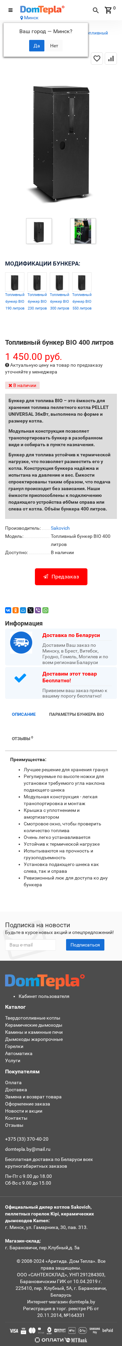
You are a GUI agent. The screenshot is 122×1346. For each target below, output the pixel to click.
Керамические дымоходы (33, 1025)
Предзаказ (65, 576)
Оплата (13, 1082)
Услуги (12, 1060)
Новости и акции (23, 1111)
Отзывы (22, 738)
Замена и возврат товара (33, 1096)
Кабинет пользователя (44, 996)
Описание (24, 714)
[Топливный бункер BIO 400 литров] (39, 230)
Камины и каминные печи (34, 1032)
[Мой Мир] (23, 610)
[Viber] (38, 610)
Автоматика (19, 1053)
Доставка (16, 1089)
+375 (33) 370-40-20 (26, 1139)
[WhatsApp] (45, 610)
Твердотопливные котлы (32, 1018)
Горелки (14, 1046)
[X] (30, 610)
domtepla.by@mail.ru (27, 1149)
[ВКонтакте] (8, 610)
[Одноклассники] (16, 610)
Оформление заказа (27, 1104)
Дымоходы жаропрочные (34, 1039)
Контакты (16, 1118)
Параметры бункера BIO (76, 714)
